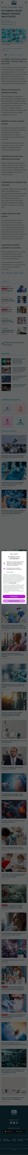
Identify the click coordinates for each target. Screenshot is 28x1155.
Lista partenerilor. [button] (13, 582)
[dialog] (14, 577)
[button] (14, 572)
